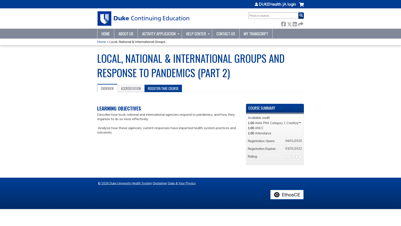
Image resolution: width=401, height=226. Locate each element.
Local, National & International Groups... (138, 42)
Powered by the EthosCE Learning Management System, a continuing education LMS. (287, 195)
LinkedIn (295, 23)
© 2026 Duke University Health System (125, 183)
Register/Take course (163, 88)
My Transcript (256, 34)
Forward (300, 23)
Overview (107, 88)
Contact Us (225, 34)
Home (106, 34)
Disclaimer (160, 183)
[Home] (143, 18)
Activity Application (159, 34)
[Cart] (301, 7)
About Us (125, 34)
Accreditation (131, 88)
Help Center (196, 34)
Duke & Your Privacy (182, 183)
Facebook (283, 23)
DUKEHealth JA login (277, 4)
